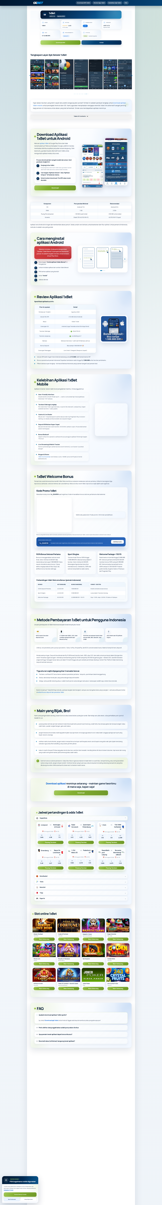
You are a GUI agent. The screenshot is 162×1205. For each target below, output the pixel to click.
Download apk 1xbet (51, 1020)
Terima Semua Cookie (20, 1194)
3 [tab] (77, 94)
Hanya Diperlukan (28, 1199)
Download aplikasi (56, 783)
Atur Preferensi (12, 1199)
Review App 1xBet (99, 3)
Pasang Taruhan (50, 842)
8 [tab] (86, 94)
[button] (30, 75)
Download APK (60, 42)
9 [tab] (88, 94)
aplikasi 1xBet (44, 143)
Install (101, 42)
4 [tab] (79, 94)
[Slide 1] (101, 270)
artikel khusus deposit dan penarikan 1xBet (51, 692)
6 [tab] (83, 94)
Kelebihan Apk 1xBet (114, 3)
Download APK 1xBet (83, 3)
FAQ (126, 3)
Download (55, 188)
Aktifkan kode (117, 542)
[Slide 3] (104, 270)
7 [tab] (84, 94)
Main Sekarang (44, 939)
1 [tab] (74, 94)
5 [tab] (81, 94)
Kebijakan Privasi (8, 1190)
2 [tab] (76, 94)
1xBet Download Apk (44, 457)
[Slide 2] (103, 270)
